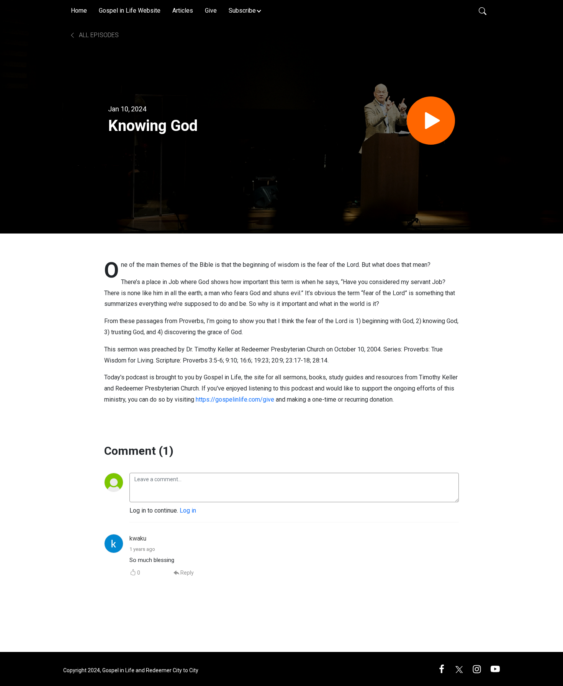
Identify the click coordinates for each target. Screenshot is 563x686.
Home (79, 10)
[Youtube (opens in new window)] (495, 668)
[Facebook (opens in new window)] (441, 668)
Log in (188, 510)
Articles (182, 10)
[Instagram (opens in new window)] (476, 668)
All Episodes (98, 35)
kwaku (137, 538)
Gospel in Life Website (129, 10)
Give (211, 10)
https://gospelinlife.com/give (235, 399)
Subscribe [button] (242, 10)
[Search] (482, 10)
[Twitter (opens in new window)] (459, 668)
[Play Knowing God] (431, 120)
